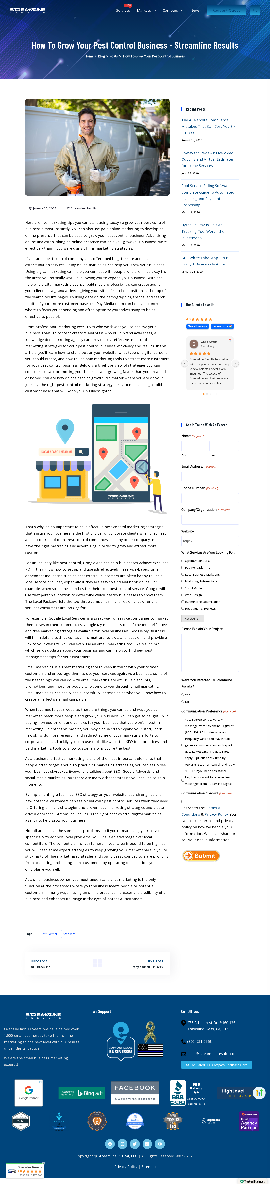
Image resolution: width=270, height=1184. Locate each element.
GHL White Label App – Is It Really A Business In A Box (205, 260)
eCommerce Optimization (202, 601)
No (187, 702)
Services (123, 8)
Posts (114, 56)
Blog (101, 56)
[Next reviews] (235, 363)
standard (69, 934)
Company (171, 10)
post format (49, 934)
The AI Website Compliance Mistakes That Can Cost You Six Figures (208, 126)
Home (89, 56)
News (195, 10)
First (184, 455)
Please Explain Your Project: (202, 629)
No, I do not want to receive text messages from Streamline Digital (208, 780)
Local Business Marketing (202, 574)
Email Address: (198, 466)
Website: (187, 531)
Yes (187, 695)
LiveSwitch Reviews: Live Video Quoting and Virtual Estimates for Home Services (207, 159)
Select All (193, 619)
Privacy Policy (216, 814)
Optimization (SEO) (198, 561)
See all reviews (197, 326)
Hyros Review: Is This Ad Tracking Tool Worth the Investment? (202, 231)
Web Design (193, 595)
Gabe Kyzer (209, 341)
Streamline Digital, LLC (117, 1156)
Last (214, 455)
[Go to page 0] (204, 394)
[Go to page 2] (210, 394)
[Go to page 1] (207, 394)
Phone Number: (199, 488)
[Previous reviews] (184, 363)
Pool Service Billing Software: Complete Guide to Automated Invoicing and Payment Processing (207, 195)
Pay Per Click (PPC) (198, 567)
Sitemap (149, 1166)
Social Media (193, 588)
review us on (221, 326)
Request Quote (226, 10)
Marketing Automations (201, 581)
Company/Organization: (205, 509)
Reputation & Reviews (200, 608)
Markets (144, 10)
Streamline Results (83, 208)
